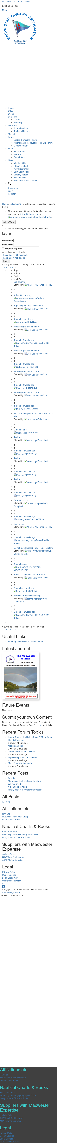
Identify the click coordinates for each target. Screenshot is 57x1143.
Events (11, 113)
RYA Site (6, 813)
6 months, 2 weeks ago (24, 516)
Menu (4, 10)
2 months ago (20, 429)
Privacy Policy (8, 871)
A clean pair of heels (17, 786)
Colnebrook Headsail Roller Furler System (33, 547)
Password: (7, 244)
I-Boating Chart (21, 165)
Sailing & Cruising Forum (25, 139)
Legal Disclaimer (10, 877)
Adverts (11, 148)
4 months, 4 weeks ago (24, 450)
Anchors (17, 437)
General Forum (21, 145)
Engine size (19, 523)
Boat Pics (12, 116)
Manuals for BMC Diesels (25, 180)
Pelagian (12, 778)
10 (15, 267)
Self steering (19, 281)
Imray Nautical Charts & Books (16, 837)
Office (10, 110)
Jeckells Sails (8, 854)
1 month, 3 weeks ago (24, 405)
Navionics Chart (21, 168)
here (40, 725)
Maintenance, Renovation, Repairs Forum (33, 142)
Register (12, 193)
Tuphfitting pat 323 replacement (28, 305)
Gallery (17, 119)
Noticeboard (15, 203)
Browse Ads (19, 151)
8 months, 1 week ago (24, 587)
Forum (11, 136)
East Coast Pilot (21, 171)
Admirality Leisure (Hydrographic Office (20, 834)
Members (12, 125)
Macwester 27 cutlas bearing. (27, 595)
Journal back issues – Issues (21, 751)
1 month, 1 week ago (23, 319)
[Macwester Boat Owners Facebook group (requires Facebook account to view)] (8, 196)
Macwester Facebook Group (15, 816)
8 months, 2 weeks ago (24, 611)
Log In (6, 261)
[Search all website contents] (9, 183)
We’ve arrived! (14, 783)
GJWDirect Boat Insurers (13, 857)
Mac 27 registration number (26, 326)
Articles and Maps (16, 745)
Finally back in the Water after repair (25, 789)
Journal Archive (21, 128)
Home (11, 107)
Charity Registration (11, 892)
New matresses (21, 500)
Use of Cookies (9, 874)
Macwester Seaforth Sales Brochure (24, 780)
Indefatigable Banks (11, 819)
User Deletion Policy (11, 880)
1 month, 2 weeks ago (24, 339)
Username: (7, 240)
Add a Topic (8, 222)
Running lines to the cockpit (26, 371)
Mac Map (18, 122)
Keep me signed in (14, 248)
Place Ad (18, 154)
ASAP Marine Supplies (12, 859)
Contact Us (13, 187)
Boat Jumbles (20, 177)
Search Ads (19, 157)
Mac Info (12, 134)
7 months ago (20, 564)
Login (10, 190)
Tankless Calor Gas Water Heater (29, 574)
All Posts (6, 801)
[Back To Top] (3, 883)
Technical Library (22, 131)
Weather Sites (20, 163)
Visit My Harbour (21, 174)
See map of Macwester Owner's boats (25, 641)
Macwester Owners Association (16, 1)
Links (10, 160)
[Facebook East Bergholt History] (3, 886)
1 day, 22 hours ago (29, 214)
